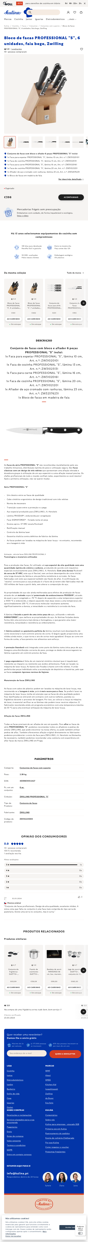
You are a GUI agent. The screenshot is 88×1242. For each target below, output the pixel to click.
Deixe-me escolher (13, 1236)
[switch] (80, 1233)
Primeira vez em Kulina (56, 1129)
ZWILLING (24, 812)
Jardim (10, 1085)
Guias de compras (15, 1136)
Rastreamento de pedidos (57, 1133)
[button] (13, 987)
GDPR (9, 1150)
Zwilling (48, 1094)
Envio (9, 1132)
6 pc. (22, 787)
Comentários (51, 1115)
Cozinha (10, 1071)
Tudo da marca (74, 273)
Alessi (48, 1075)
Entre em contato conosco (19, 1154)
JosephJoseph (51, 1089)
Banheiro (11, 1089)
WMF (47, 1071)
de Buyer (49, 1098)
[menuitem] (8, 20)
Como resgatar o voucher (57, 1147)
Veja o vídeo (23, 216)
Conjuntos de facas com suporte (35, 768)
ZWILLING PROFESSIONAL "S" (34, 797)
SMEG (48, 1080)
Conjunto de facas (28, 803)
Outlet (10, 1107)
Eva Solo (49, 1103)
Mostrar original (14, 903)
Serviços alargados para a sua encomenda (20, 1121)
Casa (9, 1098)
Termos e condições (16, 1145)
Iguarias (10, 1103)
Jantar (10, 1075)
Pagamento (12, 1127)
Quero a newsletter (65, 1054)
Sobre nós (50, 1120)
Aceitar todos (70, 1227)
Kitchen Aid (50, 1085)
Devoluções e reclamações (19, 1115)
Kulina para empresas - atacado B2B (62, 1124)
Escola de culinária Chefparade (59, 1138)
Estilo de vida (13, 1094)
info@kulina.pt (18, 1173)
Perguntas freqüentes (55, 1152)
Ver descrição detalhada (70, 179)
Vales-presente (14, 1141)
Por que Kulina (52, 1143)
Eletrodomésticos (15, 1080)
